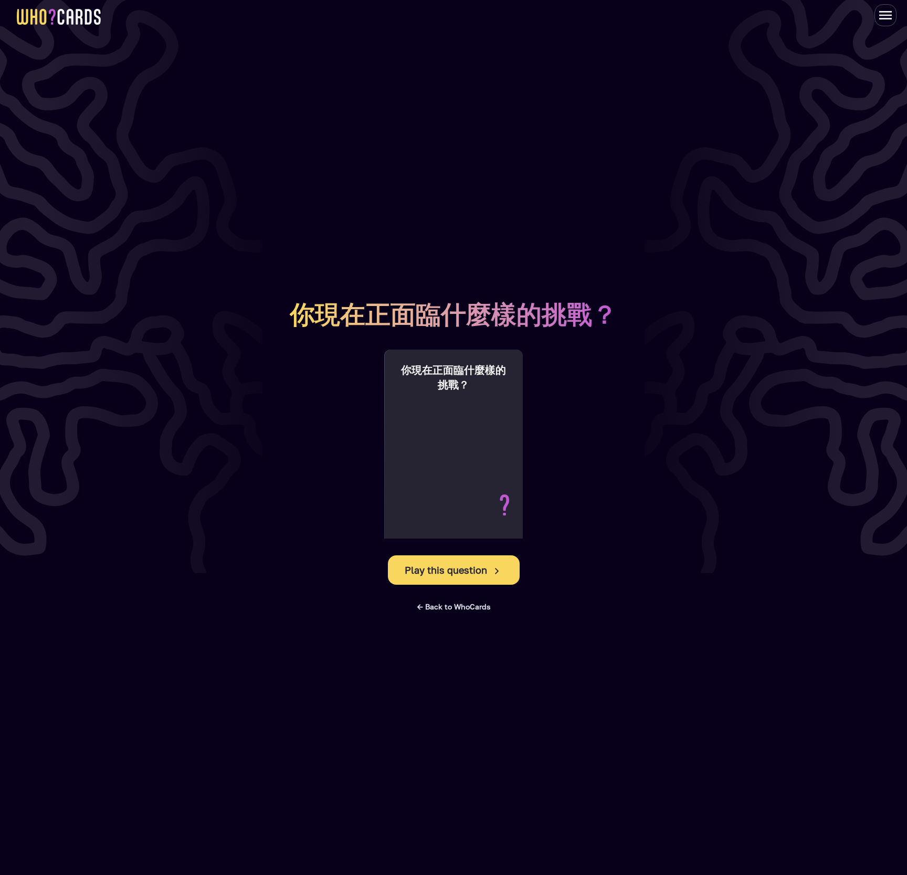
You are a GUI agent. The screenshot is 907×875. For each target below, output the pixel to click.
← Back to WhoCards (453, 606)
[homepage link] (58, 16)
